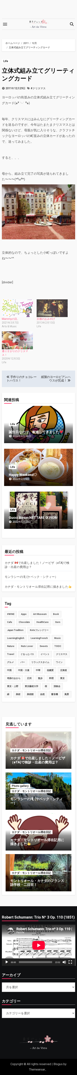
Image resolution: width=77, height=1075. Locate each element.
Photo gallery (20, 785)
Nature (10, 646)
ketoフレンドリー (39, 630)
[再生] (7, 962)
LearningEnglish (15, 638)
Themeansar (37, 1069)
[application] (38, 945)
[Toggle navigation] (5, 24)
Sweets (44, 646)
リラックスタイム (40, 662)
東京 (62, 678)
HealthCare (42, 622)
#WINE (10, 614)
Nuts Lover (27, 646)
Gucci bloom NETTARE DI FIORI (33, 518)
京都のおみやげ (46, 318)
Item (57, 622)
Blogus (58, 1064)
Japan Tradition (15, 630)
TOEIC (57, 646)
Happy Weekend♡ (23, 475)
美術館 (30, 694)
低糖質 (50, 670)
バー (22, 662)
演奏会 (57, 686)
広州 (29, 678)
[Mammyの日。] (17, 308)
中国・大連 (23, 670)
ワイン (59, 662)
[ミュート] (64, 962)
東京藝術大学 (31, 686)
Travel (10, 654)
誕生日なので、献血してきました (34, 432)
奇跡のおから (14, 678)
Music (57, 638)
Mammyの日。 (11, 318)
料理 (51, 678)
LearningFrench (39, 638)
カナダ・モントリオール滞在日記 (31, 750)
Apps (24, 614)
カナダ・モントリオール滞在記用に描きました (36, 586)
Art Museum (40, 614)
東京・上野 (12, 686)
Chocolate (24, 622)
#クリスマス (38, 88)
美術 (18, 694)
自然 (42, 694)
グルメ (10, 662)
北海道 (63, 670)
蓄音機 (54, 694)
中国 (9, 670)
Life (5, 61)
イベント (45, 654)
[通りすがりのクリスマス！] (17, 340)
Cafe (9, 622)
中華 (38, 670)
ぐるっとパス (27, 654)
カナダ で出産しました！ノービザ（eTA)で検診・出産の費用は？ (37, 760)
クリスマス (61, 654)
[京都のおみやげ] (52, 308)
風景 (66, 694)
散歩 (40, 678)
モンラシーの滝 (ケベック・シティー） (31, 577)
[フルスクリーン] (70, 962)
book (56, 614)
